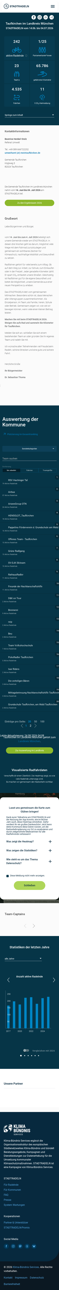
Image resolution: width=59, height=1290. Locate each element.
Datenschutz (37, 1277)
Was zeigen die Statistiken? (21, 850)
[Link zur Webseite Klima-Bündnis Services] (17, 1130)
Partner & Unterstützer (16, 1222)
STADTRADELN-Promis (17, 1227)
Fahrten (29, 470)
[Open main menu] (52, 6)
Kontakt (8, 1277)
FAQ (6, 1194)
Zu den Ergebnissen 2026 (29, 203)
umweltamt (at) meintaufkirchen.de (22, 153)
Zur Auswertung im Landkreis (29, 750)
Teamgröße (47, 470)
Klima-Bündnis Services (26, 1267)
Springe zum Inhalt (14, 115)
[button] (8, 980)
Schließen (29, 885)
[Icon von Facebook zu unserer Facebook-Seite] (6, 1246)
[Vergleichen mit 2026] (27, 1051)
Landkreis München (29, 741)
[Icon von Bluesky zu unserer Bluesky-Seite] (34, 1246)
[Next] (33, 926)
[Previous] (26, 926)
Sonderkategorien (29, 449)
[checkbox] (29, 876)
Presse (7, 1199)
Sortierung (6, 467)
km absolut (11, 470)
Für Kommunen (12, 1189)
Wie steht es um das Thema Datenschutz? (22, 861)
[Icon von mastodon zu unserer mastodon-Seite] (20, 1246)
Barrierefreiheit (12, 1284)
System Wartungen (14, 1204)
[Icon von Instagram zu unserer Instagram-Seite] (13, 1246)
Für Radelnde (11, 1184)
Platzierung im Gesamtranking (22, 434)
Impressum (21, 1277)
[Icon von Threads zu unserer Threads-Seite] (27, 1246)
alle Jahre (9, 958)
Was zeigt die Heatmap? (20, 841)
